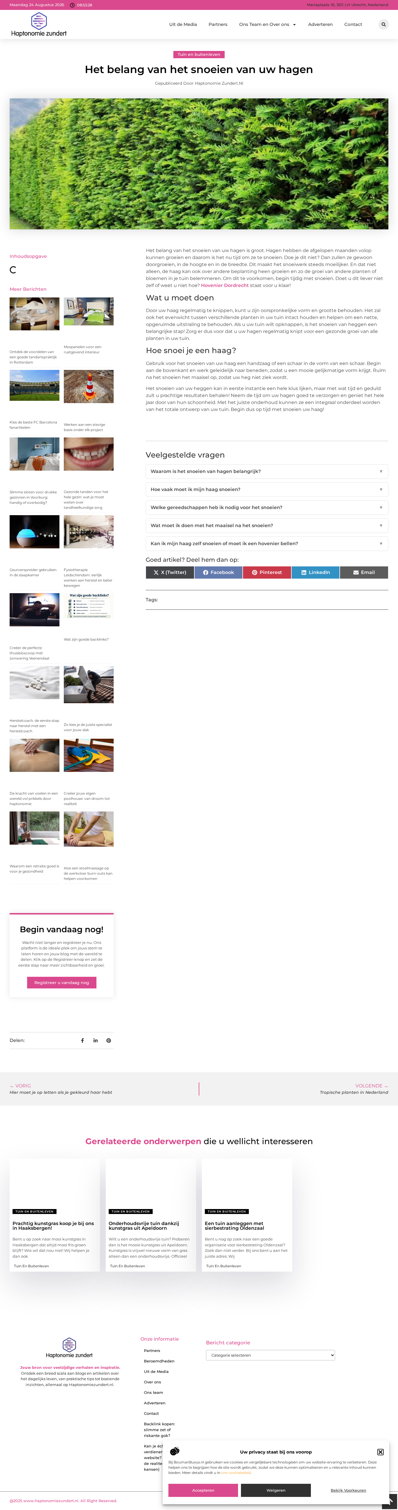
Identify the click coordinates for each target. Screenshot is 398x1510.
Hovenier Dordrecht (225, 285)
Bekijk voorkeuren (348, 1490)
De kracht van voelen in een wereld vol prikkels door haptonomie (34, 798)
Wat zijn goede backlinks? (86, 639)
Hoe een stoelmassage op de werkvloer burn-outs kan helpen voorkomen (88, 873)
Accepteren (203, 1490)
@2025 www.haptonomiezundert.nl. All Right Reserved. (63, 1500)
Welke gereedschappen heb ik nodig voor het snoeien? (267, 507)
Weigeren (276, 1490)
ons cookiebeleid (236, 1472)
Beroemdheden (159, 1361)
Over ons (152, 1382)
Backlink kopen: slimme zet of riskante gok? (159, 1430)
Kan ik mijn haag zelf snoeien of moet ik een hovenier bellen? (267, 543)
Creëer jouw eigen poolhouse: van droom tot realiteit (87, 798)
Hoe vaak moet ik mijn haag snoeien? (267, 489)
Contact (353, 24)
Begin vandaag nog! (61, 929)
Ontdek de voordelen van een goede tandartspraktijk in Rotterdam (33, 357)
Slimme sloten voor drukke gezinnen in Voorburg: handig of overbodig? (33, 497)
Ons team (153, 1392)
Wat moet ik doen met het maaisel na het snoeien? (267, 525)
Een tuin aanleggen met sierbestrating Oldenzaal (234, 1226)
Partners (218, 24)
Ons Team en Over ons (264, 24)
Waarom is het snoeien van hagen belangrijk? (267, 471)
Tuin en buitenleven (199, 54)
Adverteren (320, 24)
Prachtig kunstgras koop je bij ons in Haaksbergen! (53, 1226)
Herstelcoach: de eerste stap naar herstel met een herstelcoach (34, 725)
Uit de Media (183, 24)
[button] (380, 1452)
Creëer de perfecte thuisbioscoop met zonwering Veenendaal (29, 653)
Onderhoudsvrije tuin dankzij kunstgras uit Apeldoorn (144, 1226)
